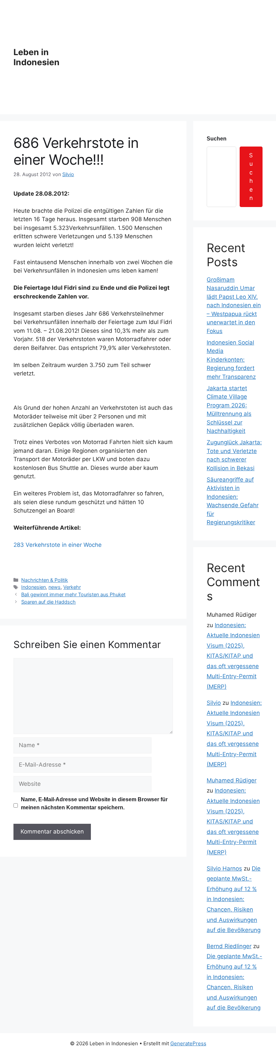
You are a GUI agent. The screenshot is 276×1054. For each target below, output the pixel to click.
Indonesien (33, 587)
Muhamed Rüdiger (231, 780)
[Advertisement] (169, 57)
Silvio (214, 702)
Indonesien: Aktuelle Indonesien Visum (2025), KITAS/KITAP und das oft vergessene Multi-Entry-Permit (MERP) (233, 656)
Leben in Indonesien (36, 57)
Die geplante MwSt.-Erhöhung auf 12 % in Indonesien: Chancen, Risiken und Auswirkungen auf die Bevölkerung (234, 899)
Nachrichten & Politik (44, 580)
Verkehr (72, 587)
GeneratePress (188, 1043)
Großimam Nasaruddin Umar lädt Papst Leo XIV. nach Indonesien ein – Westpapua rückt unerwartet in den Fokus (234, 305)
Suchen (217, 138)
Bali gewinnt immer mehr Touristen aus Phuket (73, 594)
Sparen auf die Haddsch (48, 602)
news (54, 587)
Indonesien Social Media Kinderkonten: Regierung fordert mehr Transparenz (231, 359)
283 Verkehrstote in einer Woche (57, 544)
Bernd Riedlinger (229, 946)
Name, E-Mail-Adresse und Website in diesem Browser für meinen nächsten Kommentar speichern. (94, 803)
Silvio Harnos (224, 868)
